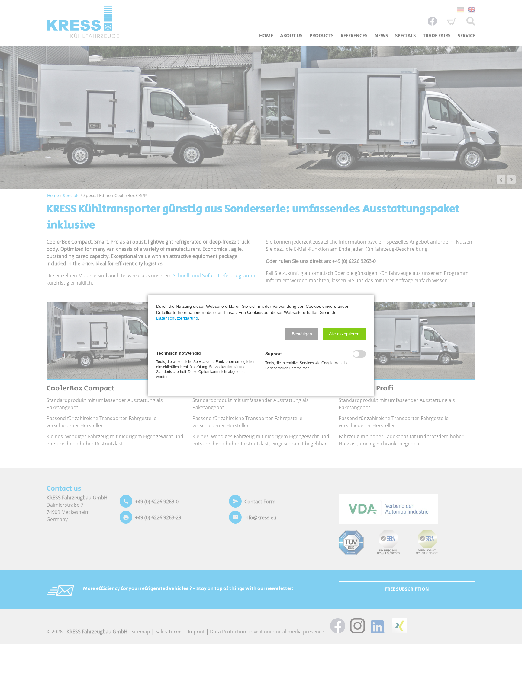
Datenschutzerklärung (177, 318)
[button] (301, 334)
